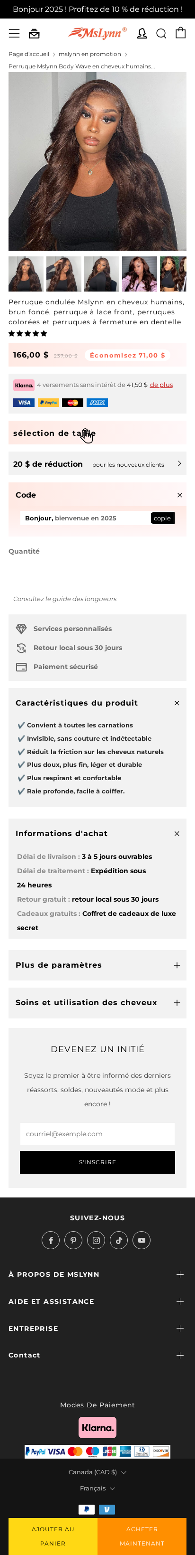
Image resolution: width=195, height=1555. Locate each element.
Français (93, 1488)
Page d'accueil (29, 53)
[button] (28, 333)
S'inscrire (97, 1162)
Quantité (24, 551)
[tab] (26, 274)
